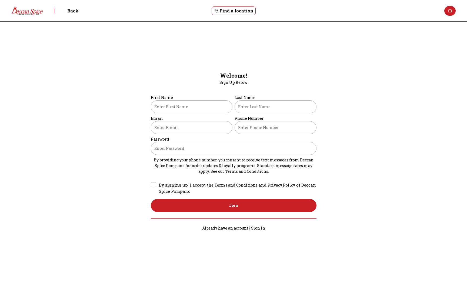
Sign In (258, 228)
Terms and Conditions (246, 171)
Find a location (236, 11)
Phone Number (249, 118)
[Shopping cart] (450, 11)
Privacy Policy (281, 185)
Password (160, 139)
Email (157, 118)
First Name (162, 97)
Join (233, 205)
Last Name (245, 97)
